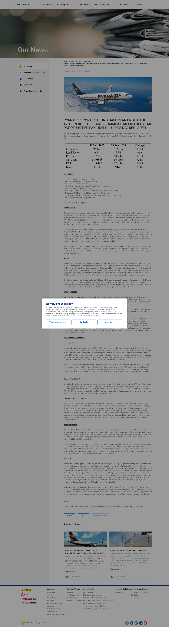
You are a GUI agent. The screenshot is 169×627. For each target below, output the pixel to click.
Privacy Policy (95, 316)
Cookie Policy (83, 316)
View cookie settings (57, 322)
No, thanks (83, 322)
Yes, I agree (110, 322)
